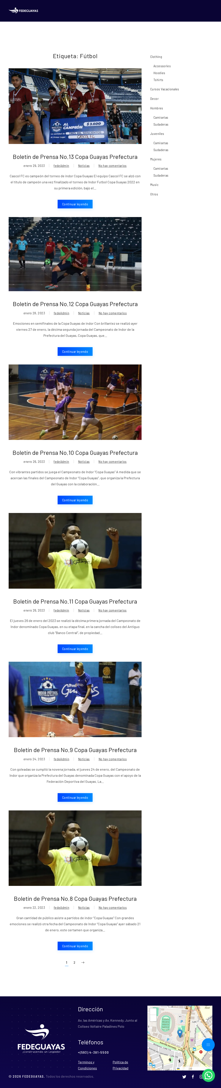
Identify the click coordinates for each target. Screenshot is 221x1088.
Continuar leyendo (75, 204)
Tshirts (158, 80)
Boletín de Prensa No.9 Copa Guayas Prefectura (75, 749)
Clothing (156, 56)
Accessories (162, 66)
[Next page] (83, 962)
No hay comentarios (112, 166)
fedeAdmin (61, 165)
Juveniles (157, 133)
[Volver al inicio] (24, 10)
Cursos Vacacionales (164, 89)
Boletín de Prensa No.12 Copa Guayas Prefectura (75, 303)
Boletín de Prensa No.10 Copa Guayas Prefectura (75, 452)
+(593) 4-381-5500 (93, 1052)
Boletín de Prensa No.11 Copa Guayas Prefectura (75, 601)
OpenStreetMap (202, 1068)
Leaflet (184, 1068)
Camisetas (160, 117)
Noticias (84, 165)
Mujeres (155, 159)
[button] (180, 1033)
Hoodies (159, 73)
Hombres (156, 108)
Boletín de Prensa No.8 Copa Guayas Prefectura (75, 898)
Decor (154, 98)
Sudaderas (160, 124)
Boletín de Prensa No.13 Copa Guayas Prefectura (75, 156)
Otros (154, 194)
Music (154, 184)
